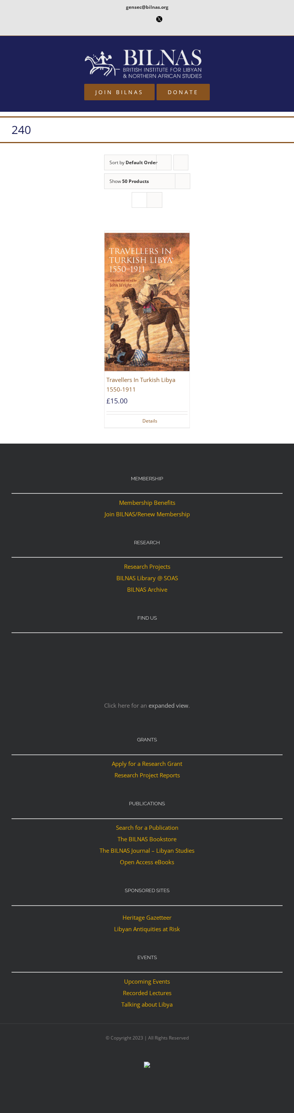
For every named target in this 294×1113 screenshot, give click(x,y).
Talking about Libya (147, 1004)
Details (149, 421)
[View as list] (154, 200)
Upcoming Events (147, 981)
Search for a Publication (147, 827)
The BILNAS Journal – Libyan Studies (147, 850)
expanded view (168, 705)
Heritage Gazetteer (147, 917)
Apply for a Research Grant (147, 763)
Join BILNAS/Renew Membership (147, 514)
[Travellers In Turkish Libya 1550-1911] (147, 302)
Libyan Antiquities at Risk (147, 929)
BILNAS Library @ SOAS (147, 578)
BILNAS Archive (147, 589)
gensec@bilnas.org (147, 7)
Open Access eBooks (147, 862)
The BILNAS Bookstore (147, 839)
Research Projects (147, 566)
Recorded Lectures (147, 993)
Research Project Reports (147, 775)
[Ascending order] (180, 162)
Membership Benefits (147, 502)
